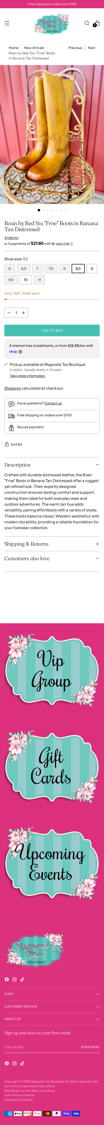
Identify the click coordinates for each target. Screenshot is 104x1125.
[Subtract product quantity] (9, 313)
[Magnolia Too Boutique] (52, 23)
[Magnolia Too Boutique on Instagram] (15, 980)
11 (39, 279)
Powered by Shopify (18, 1099)
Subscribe (90, 1047)
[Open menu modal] (7, 23)
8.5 (78, 268)
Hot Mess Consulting (40, 1090)
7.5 (51, 268)
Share (16, 444)
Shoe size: (16, 258)
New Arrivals (34, 48)
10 (26, 279)
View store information (27, 376)
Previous (75, 48)
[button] (52, 243)
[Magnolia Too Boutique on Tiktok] (23, 980)
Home (13, 48)
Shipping (12, 388)
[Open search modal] (87, 23)
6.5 (23, 268)
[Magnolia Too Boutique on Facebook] (7, 980)
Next (91, 48)
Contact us (53, 403)
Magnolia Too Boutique (47, 1081)
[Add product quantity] (23, 313)
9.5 (11, 279)
